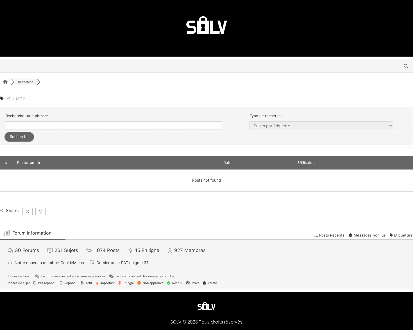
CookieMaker (72, 262)
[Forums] (5, 82)
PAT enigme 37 (135, 262)
